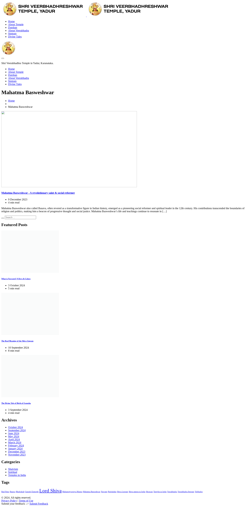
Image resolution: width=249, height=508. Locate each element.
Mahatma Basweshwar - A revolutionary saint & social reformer (38, 192)
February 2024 (16, 445)
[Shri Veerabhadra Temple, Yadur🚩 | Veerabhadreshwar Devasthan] (86, 15)
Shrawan (149, 492)
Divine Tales (15, 36)
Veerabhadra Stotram (186, 492)
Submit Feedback (38, 503)
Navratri (104, 492)
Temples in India (17, 475)
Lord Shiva (50, 490)
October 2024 (15, 427)
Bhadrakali (20, 492)
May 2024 (13, 436)
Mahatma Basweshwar (91, 492)
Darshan (12, 27)
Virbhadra (199, 492)
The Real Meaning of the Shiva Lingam (17, 341)
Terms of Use (26, 500)
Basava (12, 492)
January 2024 (15, 448)
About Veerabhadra (18, 30)
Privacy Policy (9, 500)
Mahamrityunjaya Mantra (72, 492)
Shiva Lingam (122, 492)
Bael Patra (5, 492)
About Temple (16, 24)
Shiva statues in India (137, 492)
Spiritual (12, 472)
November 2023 (17, 454)
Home (11, 21)
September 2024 (17, 430)
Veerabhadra (172, 492)
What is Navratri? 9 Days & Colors (15, 279)
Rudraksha (112, 492)
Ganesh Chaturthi (32, 492)
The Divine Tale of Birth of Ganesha (16, 403)
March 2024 (14, 442)
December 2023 (16, 451)
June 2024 (13, 433)
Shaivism (13, 469)
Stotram (12, 33)
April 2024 (14, 439)
